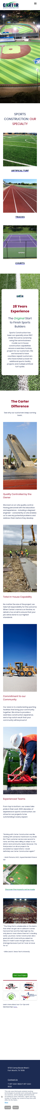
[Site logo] (10, 5)
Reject (15, 1107)
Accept (7, 1107)
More (6, 1102)
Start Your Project (20, 975)
